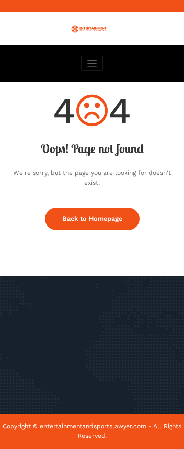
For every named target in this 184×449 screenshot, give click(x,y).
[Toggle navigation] (92, 63)
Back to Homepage (92, 218)
